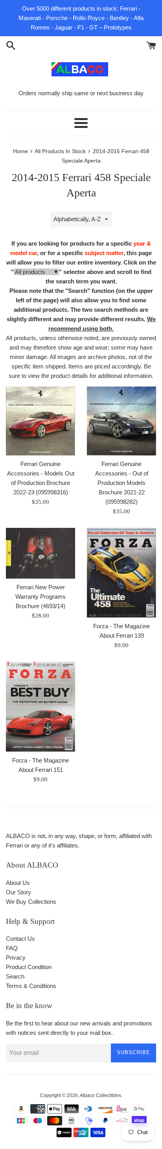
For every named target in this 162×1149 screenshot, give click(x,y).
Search (15, 976)
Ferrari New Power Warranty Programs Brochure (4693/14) (40, 596)
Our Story (18, 892)
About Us (18, 882)
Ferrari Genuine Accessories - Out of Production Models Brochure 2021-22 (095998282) (121, 483)
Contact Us (20, 938)
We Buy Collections (31, 901)
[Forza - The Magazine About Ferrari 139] (121, 572)
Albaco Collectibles (100, 1095)
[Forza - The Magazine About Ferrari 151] (40, 707)
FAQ (12, 948)
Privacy (16, 957)
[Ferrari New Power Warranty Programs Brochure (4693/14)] (40, 553)
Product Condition (29, 967)
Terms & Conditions (31, 985)
